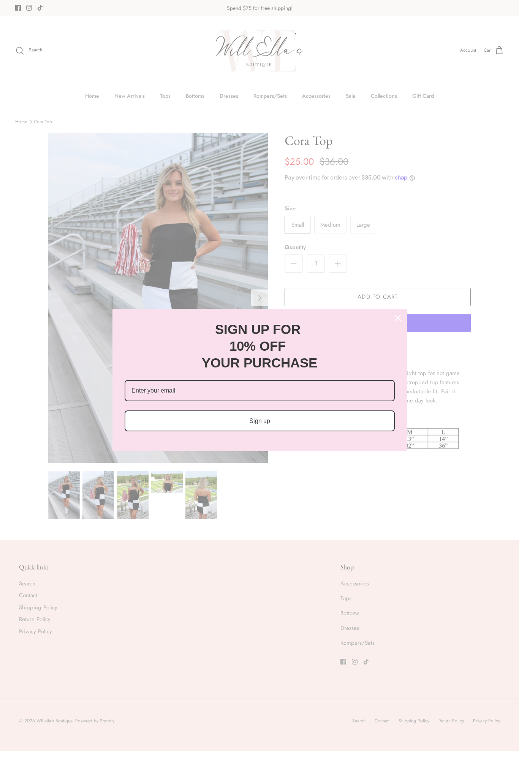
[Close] (398, 318)
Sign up (259, 421)
